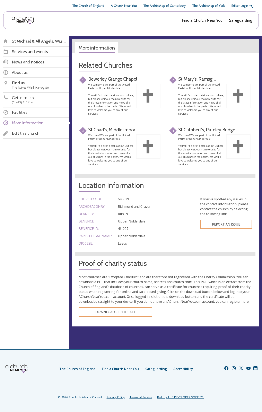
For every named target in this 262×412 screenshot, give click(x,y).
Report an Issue (226, 224)
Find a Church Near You (202, 20)
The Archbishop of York (208, 6)
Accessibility (183, 369)
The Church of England (88, 6)
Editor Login (239, 6)
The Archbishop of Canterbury (164, 6)
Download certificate (115, 312)
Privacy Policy (116, 397)
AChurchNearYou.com (95, 296)
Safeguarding (240, 20)
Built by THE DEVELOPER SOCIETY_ (180, 397)
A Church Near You (124, 6)
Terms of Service (141, 397)
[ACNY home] (23, 20)
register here (238, 301)
